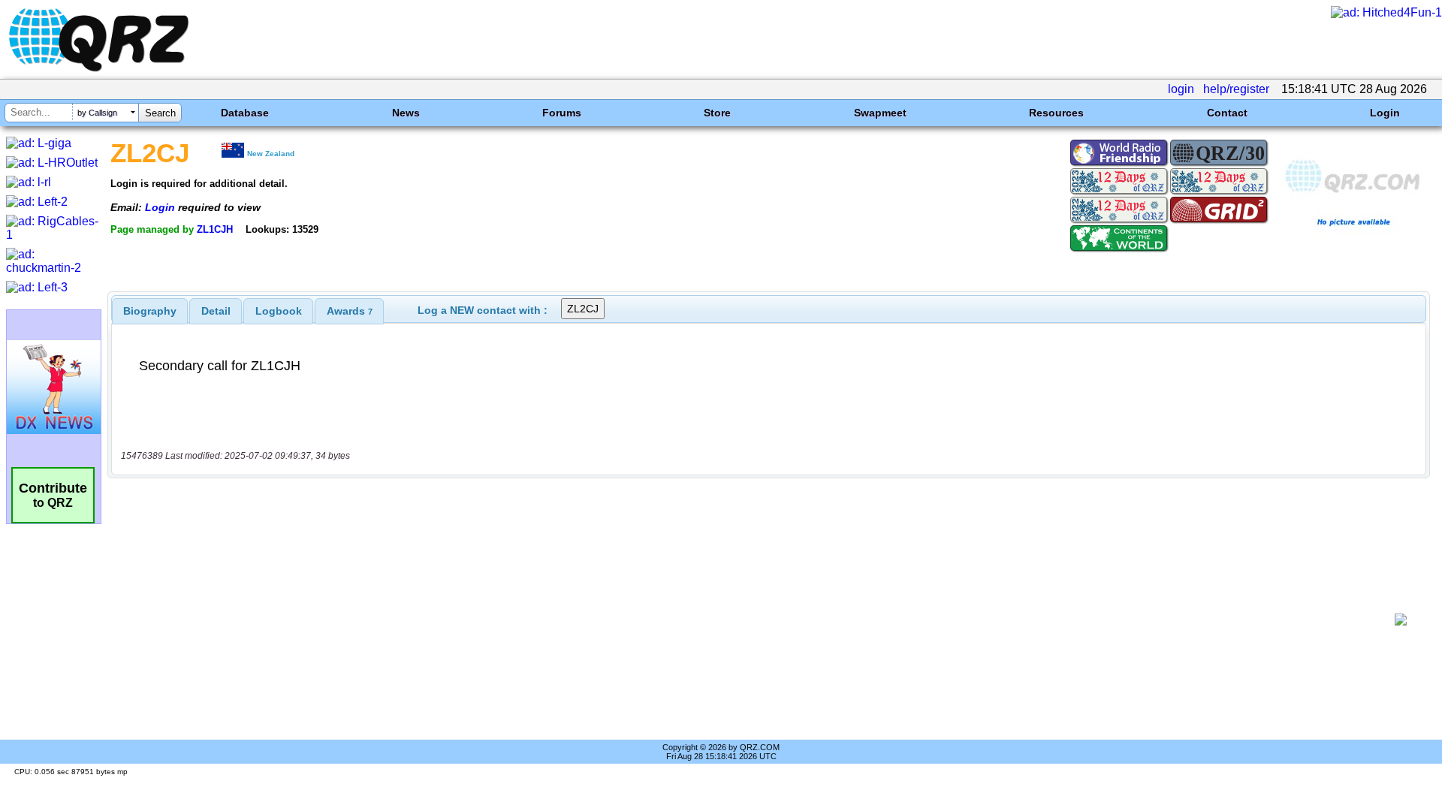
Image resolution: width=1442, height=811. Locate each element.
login (1181, 89)
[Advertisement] (751, 619)
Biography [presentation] (149, 311)
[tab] (150, 311)
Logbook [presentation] (278, 311)
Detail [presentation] (216, 311)
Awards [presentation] (350, 311)
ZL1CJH (215, 229)
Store (717, 113)
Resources (1056, 113)
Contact (1227, 113)
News (406, 113)
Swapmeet (880, 113)
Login (1385, 113)
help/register (1236, 89)
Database (245, 113)
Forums (561, 113)
